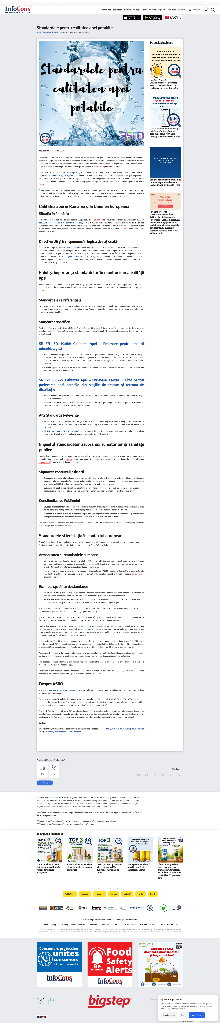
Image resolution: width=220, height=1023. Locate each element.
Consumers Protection (79, 889)
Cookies (105, 924)
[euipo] (96, 908)
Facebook (85, 894)
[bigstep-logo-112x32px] (110, 1001)
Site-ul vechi (130, 924)
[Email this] (138, 775)
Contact (117, 924)
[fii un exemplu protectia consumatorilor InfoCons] (160, 964)
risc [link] (125, 229)
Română (189, 1021)
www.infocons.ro (52, 797)
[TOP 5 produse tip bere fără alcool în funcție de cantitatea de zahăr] (80, 850)
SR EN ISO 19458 (65, 626)
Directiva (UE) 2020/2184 (69, 247)
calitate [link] (100, 166)
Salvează (44, 783)
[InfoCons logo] (18, 9)
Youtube (113, 894)
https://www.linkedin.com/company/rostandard (124, 729)
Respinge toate (169, 1015)
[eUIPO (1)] (136, 908)
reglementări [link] (44, 462)
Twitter (141, 894)
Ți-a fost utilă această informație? (51, 760)
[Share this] (146, 775)
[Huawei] (173, 18)
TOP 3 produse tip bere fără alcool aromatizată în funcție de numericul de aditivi (49, 868)
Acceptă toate (197, 1015)
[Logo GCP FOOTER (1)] (163, 908)
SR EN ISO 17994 (94, 626)
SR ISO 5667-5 (80, 626)
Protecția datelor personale (73, 924)
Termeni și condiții (49, 924)
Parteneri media (147, 924)
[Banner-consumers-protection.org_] (59, 964)
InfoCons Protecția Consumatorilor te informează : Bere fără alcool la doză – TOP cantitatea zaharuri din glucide (164, 84)
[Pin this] (171, 775)
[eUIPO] (110, 908)
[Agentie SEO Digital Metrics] (59, 1001)
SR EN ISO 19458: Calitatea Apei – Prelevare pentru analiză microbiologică (91, 346)
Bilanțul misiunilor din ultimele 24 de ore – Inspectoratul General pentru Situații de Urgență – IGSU (165, 182)
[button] (213, 10)
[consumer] (43, 908)
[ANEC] (70, 908)
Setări (183, 1015)
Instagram (99, 894)
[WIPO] (123, 907)
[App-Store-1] (152, 18)
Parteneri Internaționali (168, 924)
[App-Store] (132, 18)
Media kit (94, 924)
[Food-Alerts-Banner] (110, 964)
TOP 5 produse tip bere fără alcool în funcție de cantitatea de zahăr (79, 867)
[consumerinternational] (56, 908)
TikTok (152, 894)
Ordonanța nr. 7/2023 (70, 256)
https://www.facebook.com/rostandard (64, 732)
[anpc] (83, 908)
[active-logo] (176, 908)
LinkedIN (127, 894)
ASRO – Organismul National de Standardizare (59, 690)
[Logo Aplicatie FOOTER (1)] (150, 908)
